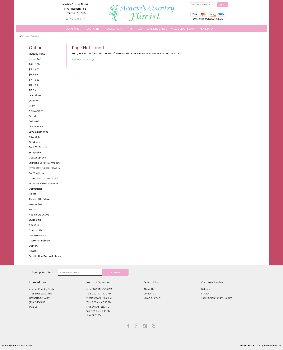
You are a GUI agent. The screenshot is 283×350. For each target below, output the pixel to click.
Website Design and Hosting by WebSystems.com (260, 345)
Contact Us (35, 230)
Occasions (72, 28)
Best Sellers (35, 204)
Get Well (34, 121)
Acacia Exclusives (39, 214)
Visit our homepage (83, 59)
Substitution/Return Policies (45, 256)
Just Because (36, 126)
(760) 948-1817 (76, 18)
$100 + (32, 90)
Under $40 (35, 59)
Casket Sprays (37, 157)
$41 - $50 (34, 64)
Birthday (136, 28)
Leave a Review (37, 235)
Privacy (33, 251)
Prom (32, 106)
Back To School (38, 147)
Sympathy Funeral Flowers (44, 168)
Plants (32, 194)
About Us (34, 225)
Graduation (35, 142)
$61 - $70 (34, 74)
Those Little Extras (39, 199)
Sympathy (93, 28)
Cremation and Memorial (43, 178)
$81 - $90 (34, 85)
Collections (115, 28)
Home (21, 36)
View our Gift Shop (183, 28)
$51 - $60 (34, 69)
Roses (32, 209)
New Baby (34, 137)
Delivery (33, 245)
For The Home (37, 173)
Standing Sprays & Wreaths (45, 163)
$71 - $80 (34, 80)
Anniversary (36, 111)
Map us (33, 306)
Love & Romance (157, 28)
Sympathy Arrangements (44, 183)
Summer (34, 100)
